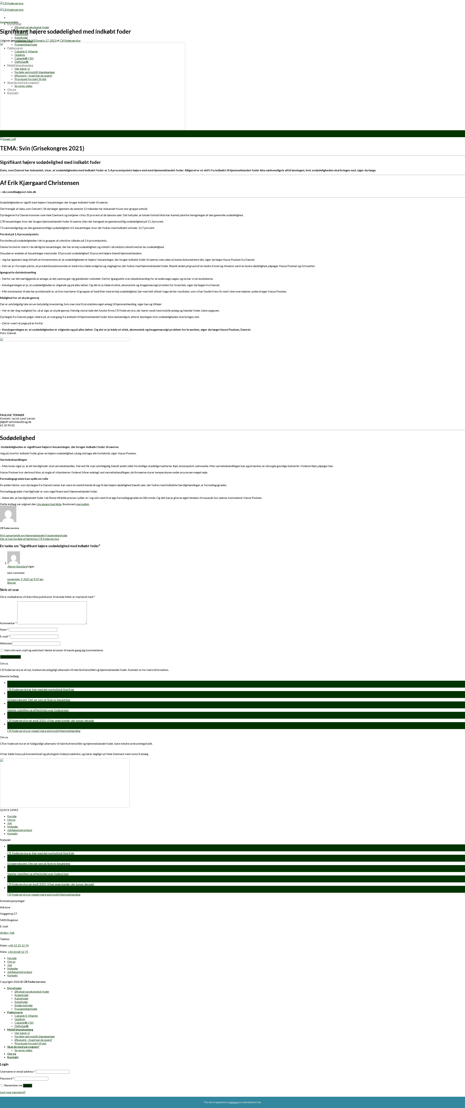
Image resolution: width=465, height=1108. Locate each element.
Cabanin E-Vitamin (26, 1015)
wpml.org (233, 1102)
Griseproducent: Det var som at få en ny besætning (38, 699)
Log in (27, 1085)
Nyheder (12, 826)
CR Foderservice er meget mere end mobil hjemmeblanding (43, 730)
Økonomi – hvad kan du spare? (33, 1040)
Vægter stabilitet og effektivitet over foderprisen (38, 710)
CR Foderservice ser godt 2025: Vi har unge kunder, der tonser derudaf (50, 720)
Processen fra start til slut (30, 1043)
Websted (6, 643)
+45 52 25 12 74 (18, 945)
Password (7, 1078)
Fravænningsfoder (26, 1008)
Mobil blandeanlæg (20, 1029)
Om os (11, 819)
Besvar (11, 582)
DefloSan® (22, 1026)
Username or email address (17, 1071)
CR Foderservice (70, 40)
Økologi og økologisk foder (32, 27)
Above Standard (17, 566)
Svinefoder (21, 37)
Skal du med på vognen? (23, 1046)
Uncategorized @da (9, 22)
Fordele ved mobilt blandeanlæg (35, 1036)
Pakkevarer (15, 1012)
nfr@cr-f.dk (7, 932)
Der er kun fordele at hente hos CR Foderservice (29, 538)
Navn (4, 629)
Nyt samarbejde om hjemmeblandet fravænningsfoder (34, 535)
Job (9, 823)
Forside (12, 816)
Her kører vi (22, 1033)
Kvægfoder (22, 995)
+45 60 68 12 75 (18, 951)
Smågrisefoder (24, 1005)
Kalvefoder (22, 998)
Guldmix (20, 1019)
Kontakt (12, 833)
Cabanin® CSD (24, 1022)
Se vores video (23, 1050)
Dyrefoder (14, 23)
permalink (82, 504)
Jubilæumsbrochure (19, 830)
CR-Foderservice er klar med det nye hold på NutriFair (40, 689)
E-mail (5, 636)
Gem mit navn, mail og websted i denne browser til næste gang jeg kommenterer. (54, 650)
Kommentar (8, 623)
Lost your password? (13, 1092)
